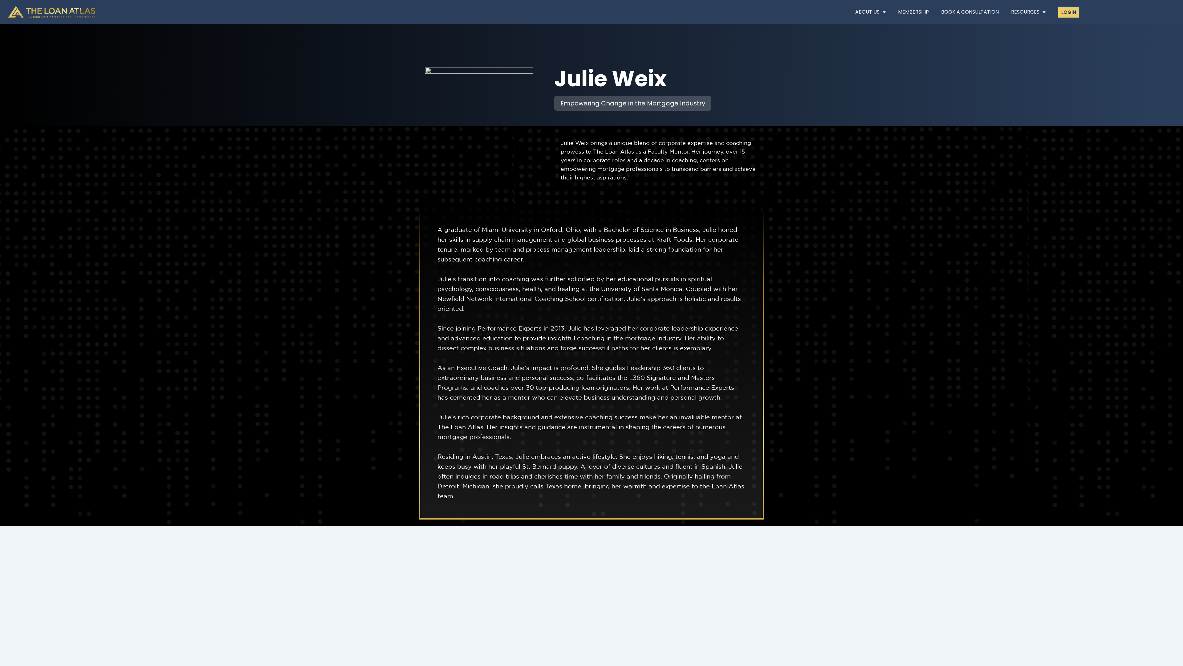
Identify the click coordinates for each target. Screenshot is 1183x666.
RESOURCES (1025, 11)
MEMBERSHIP (913, 11)
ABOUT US (867, 11)
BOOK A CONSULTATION (970, 11)
